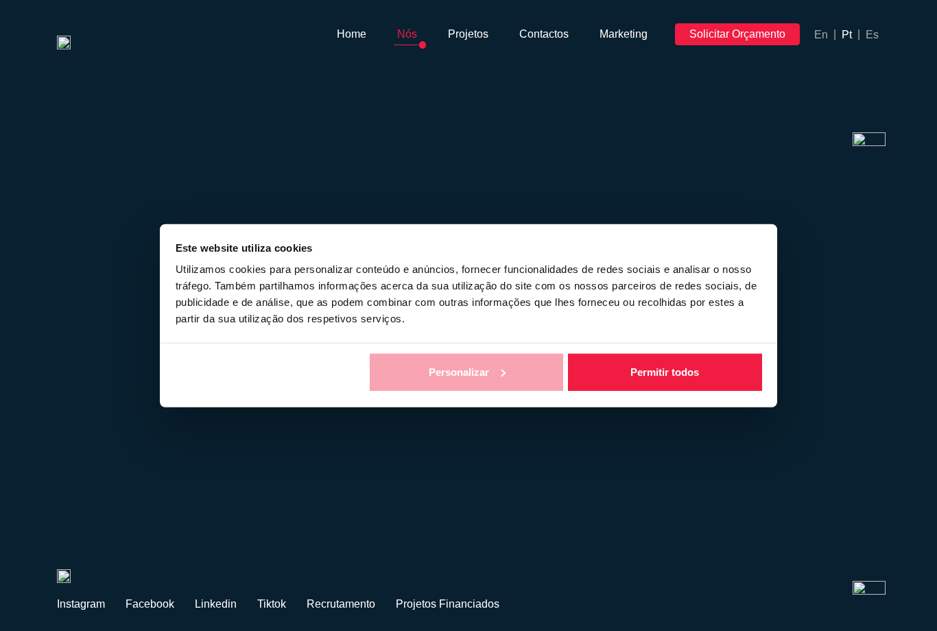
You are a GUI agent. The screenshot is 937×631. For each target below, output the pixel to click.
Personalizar (459, 371)
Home (351, 34)
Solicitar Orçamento (737, 34)
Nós (407, 34)
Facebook (150, 604)
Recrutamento (341, 604)
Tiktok (271, 604)
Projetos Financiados (447, 604)
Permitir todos (664, 371)
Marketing (624, 34)
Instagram (81, 604)
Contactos (544, 34)
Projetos (468, 34)
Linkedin (216, 604)
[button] (71, 508)
